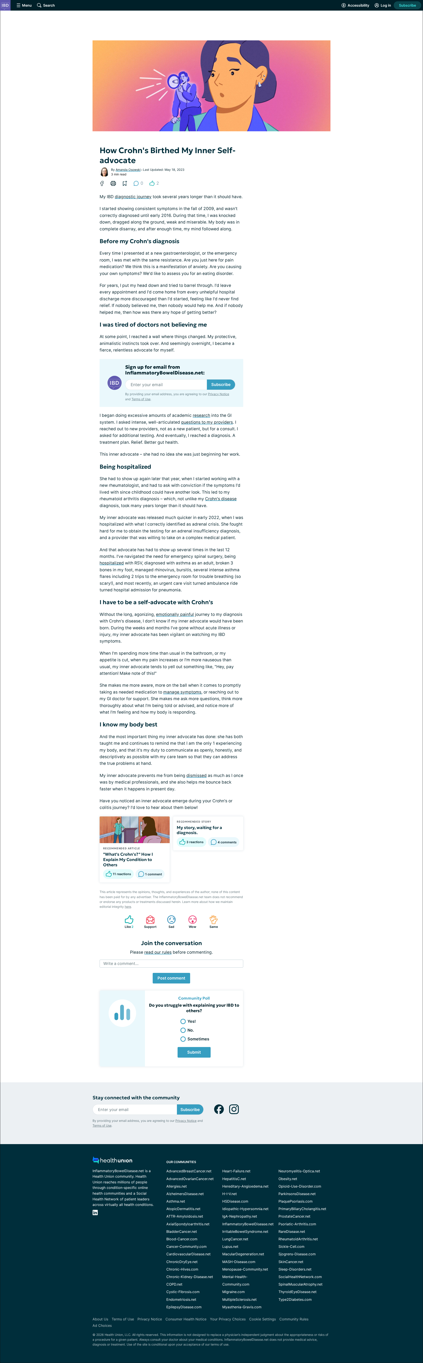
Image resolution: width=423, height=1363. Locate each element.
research (201, 415)
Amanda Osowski (128, 169)
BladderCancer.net (181, 1231)
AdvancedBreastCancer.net (189, 1171)
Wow (190, 922)
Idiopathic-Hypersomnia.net (245, 1209)
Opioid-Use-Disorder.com (299, 1186)
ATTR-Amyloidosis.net (184, 1216)
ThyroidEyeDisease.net (297, 1292)
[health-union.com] (112, 1161)
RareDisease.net (291, 1231)
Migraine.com (233, 1292)
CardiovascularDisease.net (188, 1254)
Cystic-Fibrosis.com (183, 1292)
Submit (194, 1052)
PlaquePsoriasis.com (295, 1201)
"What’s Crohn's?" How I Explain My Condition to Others (128, 859)
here (128, 906)
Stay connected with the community (136, 1098)
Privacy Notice (218, 394)
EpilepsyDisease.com (184, 1307)
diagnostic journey (133, 196)
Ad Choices (102, 1325)
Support (148, 922)
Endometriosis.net (181, 1299)
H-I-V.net (229, 1194)
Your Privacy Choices (228, 1319)
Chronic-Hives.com (182, 1269)
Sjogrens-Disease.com (297, 1254)
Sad (168, 922)
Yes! (191, 1021)
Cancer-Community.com (186, 1246)
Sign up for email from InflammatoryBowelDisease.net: (165, 370)
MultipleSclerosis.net (239, 1299)
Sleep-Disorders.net (295, 1269)
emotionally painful (175, 614)
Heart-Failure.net (236, 1171)
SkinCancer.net (290, 1262)
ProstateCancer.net (294, 1216)
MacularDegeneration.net (243, 1254)
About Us (100, 1319)
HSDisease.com (235, 1201)
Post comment (171, 978)
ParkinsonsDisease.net (297, 1194)
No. (190, 1030)
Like (127, 922)
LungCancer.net (235, 1239)
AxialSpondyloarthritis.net (188, 1224)
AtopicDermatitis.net (183, 1209)
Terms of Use (141, 399)
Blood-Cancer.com (181, 1239)
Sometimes (198, 1039)
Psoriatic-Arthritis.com (297, 1224)
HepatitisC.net (234, 1179)
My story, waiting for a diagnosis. (199, 830)
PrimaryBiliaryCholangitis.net (302, 1209)
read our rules (158, 952)
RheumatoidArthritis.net (298, 1239)
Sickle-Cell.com (291, 1246)
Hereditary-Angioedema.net (245, 1186)
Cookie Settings (262, 1319)
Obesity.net (287, 1179)
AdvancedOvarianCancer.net (190, 1179)
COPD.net (174, 1284)
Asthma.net (175, 1201)
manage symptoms (182, 692)
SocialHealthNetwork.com (300, 1277)
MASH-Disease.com (238, 1262)
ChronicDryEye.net (182, 1262)
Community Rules (293, 1319)
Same (211, 922)
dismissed (196, 775)
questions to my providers (207, 422)
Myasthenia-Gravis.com (242, 1307)
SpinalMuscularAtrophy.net (300, 1284)
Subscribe (407, 5)
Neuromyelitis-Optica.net (299, 1171)
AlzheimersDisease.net (185, 1194)
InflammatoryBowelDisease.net (248, 1224)
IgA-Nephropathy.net (239, 1216)
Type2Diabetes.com (295, 1299)
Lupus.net (230, 1246)
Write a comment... (121, 963)
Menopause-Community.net (245, 1269)
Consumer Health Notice (185, 1319)
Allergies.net (176, 1186)
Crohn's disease (221, 498)
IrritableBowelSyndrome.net (245, 1231)
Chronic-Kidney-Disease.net (189, 1277)
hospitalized (112, 563)
